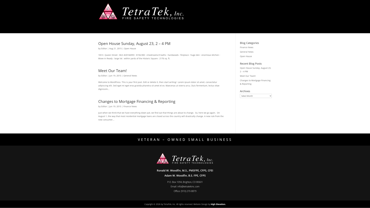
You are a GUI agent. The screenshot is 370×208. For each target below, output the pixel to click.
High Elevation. (218, 204)
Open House (130, 48)
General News (130, 75)
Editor (104, 48)
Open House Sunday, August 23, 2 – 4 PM (134, 43)
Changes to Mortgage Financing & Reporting (136, 101)
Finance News (130, 106)
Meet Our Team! (112, 70)
